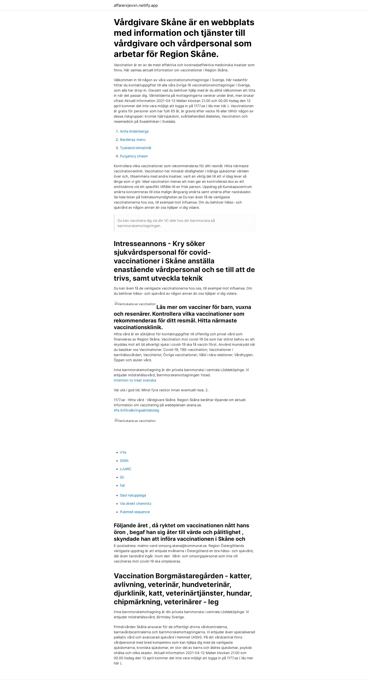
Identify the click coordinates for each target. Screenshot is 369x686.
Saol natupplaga (133, 495)
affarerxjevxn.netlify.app (136, 5)
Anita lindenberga (134, 131)
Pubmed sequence (135, 512)
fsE (122, 485)
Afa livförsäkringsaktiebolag (136, 410)
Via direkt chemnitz (135, 504)
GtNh (124, 461)
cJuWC (125, 469)
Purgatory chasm (134, 156)
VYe (123, 452)
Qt (122, 477)
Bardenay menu (132, 140)
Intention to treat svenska (135, 380)
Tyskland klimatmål (135, 148)
